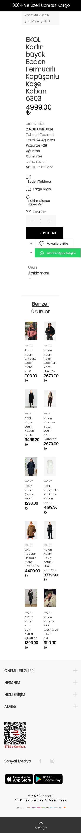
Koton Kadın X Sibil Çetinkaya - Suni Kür (51, 627)
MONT (31, 167)
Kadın (45, 15)
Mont (47, 21)
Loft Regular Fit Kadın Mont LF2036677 (32, 558)
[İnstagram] (50, 761)
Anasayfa (31, 15)
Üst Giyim (34, 21)
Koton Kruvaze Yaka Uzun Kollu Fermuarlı (50, 428)
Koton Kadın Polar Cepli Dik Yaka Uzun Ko (50, 360)
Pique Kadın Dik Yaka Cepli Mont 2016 (31, 360)
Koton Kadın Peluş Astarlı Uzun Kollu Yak (50, 560)
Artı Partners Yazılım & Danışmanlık (40, 800)
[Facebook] (42, 761)
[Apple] (19, 779)
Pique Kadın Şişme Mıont (29, 492)
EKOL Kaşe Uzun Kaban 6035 (29, 426)
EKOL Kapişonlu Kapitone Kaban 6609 (50, 494)
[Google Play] (48, 779)
